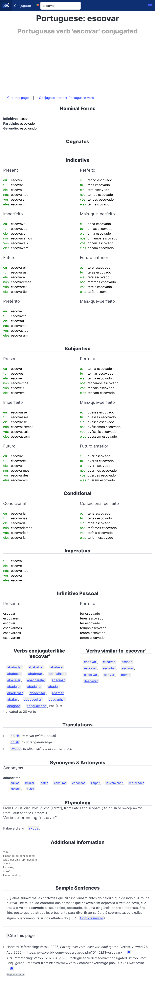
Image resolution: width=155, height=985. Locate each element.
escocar (90, 668)
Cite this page (18, 98)
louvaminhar (114, 783)
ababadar (14, 667)
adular (14, 783)
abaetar (58, 693)
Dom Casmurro (91, 918)
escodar (109, 668)
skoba (33, 828)
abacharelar (36, 680)
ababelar (57, 667)
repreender (136, 783)
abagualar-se (36, 706)
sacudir (15, 788)
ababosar (14, 674)
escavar (109, 662)
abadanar (34, 687)
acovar (109, 675)
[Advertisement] (77, 63)
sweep (15, 749)
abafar (12, 699)
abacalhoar (57, 674)
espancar (78, 783)
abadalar (14, 687)
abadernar (15, 693)
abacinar (58, 680)
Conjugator (22, 6)
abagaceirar (33, 699)
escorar (127, 668)
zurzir (30, 788)
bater (44, 783)
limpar (95, 783)
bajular (29, 783)
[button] (150, 6)
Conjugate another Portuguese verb (66, 98)
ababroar (35, 674)
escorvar (90, 675)
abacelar (13, 680)
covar (125, 675)
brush (14, 736)
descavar (91, 681)
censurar (60, 783)
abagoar (13, 706)
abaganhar (57, 699)
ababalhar (36, 667)
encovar (90, 662)
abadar (53, 687)
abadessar (37, 693)
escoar (126, 662)
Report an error (15, 974)
